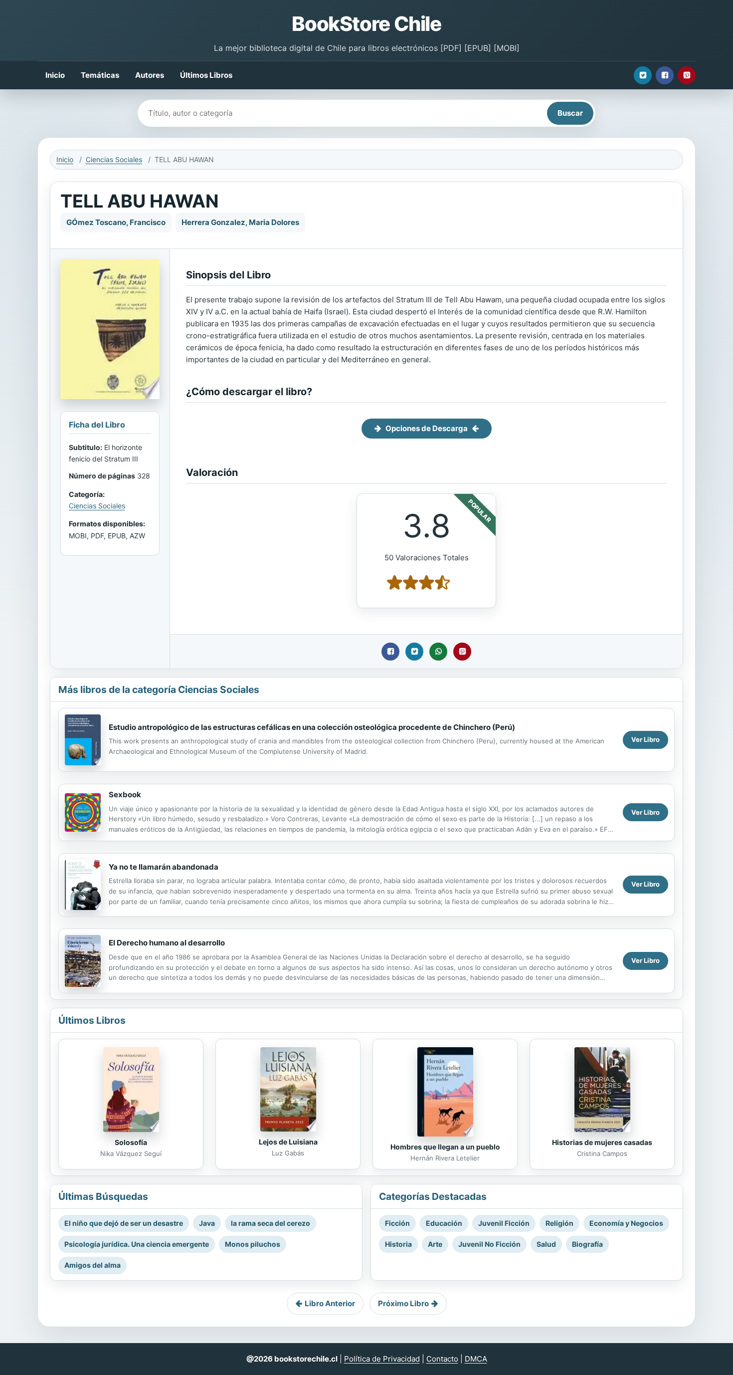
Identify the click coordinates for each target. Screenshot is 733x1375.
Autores (149, 75)
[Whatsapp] (438, 652)
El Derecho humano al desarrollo (167, 942)
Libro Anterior (330, 1303)
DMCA (476, 1359)
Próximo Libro (403, 1303)
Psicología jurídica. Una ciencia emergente (136, 1244)
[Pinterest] (687, 75)
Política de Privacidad (382, 1359)
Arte (435, 1244)
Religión (559, 1223)
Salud (546, 1244)
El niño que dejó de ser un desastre (123, 1223)
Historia (398, 1244)
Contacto (442, 1359)
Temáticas (100, 75)
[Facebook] (665, 75)
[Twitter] (643, 75)
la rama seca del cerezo (270, 1223)
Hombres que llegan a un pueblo (445, 1147)
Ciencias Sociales (114, 159)
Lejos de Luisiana (288, 1142)
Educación (444, 1223)
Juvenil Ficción (504, 1223)
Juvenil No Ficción (489, 1244)
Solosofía (131, 1142)
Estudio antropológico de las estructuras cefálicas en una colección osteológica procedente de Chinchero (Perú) (312, 727)
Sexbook (125, 794)
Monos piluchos (252, 1244)
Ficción (397, 1223)
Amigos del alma (92, 1265)
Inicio (55, 75)
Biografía (587, 1244)
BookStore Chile (366, 23)
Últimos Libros (206, 75)
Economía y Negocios (626, 1223)
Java (207, 1223)
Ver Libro (645, 739)
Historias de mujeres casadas (602, 1142)
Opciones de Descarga (426, 428)
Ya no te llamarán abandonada (163, 867)
